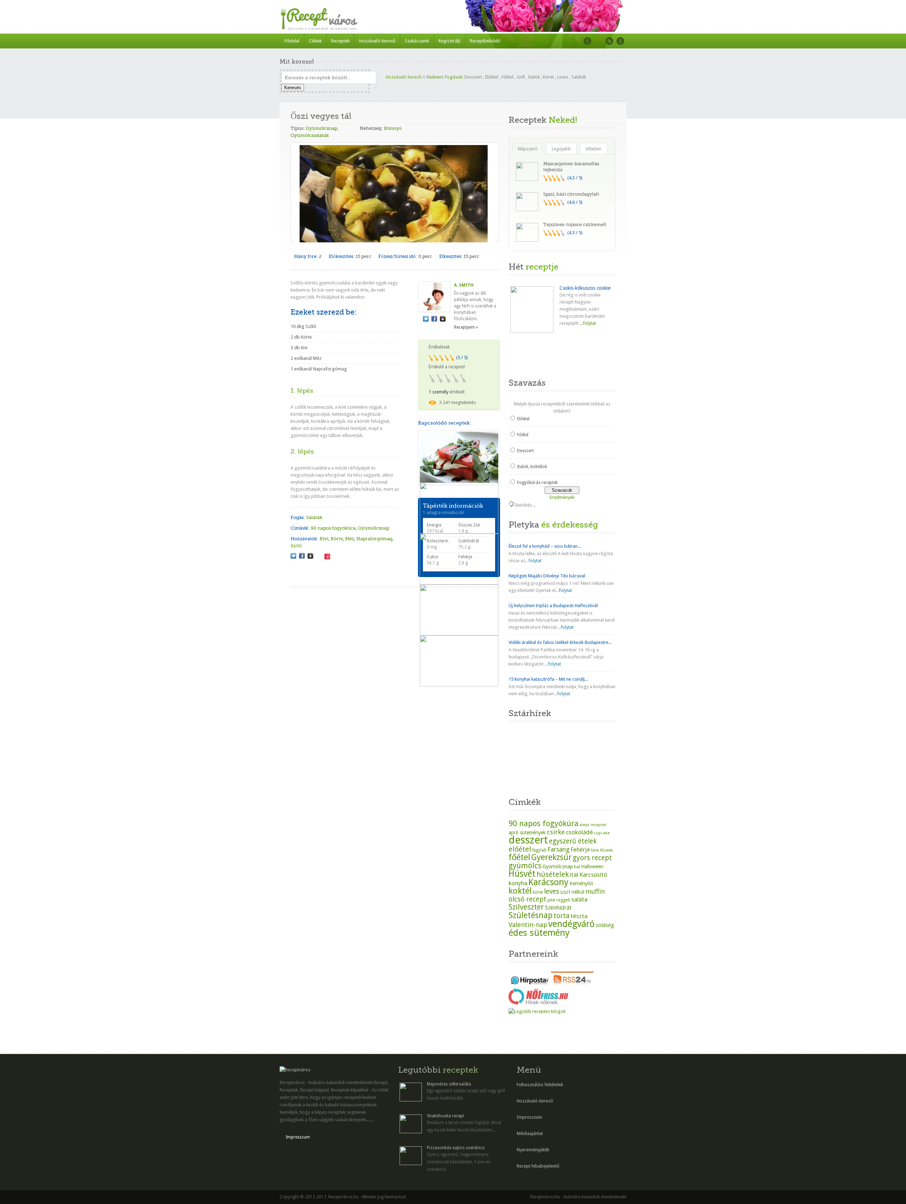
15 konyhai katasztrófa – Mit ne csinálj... (548, 679)
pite (551, 900)
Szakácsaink (417, 41)
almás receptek (593, 825)
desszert (528, 840)
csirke (556, 832)
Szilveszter (526, 907)
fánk (595, 850)
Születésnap (530, 915)
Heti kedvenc (527, 354)
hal (577, 866)
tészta (578, 916)
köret (538, 892)
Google (620, 41)
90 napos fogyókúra (333, 528)
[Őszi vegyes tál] (293, 556)
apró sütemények (527, 832)
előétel (520, 849)
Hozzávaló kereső (403, 77)
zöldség (605, 925)
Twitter (598, 41)
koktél (520, 891)
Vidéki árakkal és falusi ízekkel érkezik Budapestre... (560, 642)
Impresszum (298, 1137)
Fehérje (580, 849)
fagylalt (539, 850)
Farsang (558, 849)
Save (327, 556)
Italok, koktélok (532, 466)
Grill (521, 77)
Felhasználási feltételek (540, 1084)
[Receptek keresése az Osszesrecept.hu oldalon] (537, 1011)
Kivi (324, 538)
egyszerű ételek (573, 841)
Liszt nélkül (572, 892)
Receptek (340, 41)
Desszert (473, 77)
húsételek (553, 874)
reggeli (563, 900)
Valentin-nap (528, 924)
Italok (534, 77)
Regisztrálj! (449, 41)
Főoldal (292, 41)
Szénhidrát (558, 907)
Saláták (579, 77)
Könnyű (393, 128)
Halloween (592, 866)
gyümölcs (525, 865)
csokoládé (579, 832)
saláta (579, 899)
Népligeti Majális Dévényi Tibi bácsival (547, 575)
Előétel (491, 77)
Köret (548, 77)
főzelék (606, 850)
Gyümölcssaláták (310, 135)
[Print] (319, 556)
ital (574, 874)
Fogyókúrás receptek (537, 482)
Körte (337, 538)
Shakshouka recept (445, 1115)
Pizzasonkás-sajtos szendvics (455, 1147)
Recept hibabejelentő (538, 1166)
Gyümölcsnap (321, 128)
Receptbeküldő (485, 41)
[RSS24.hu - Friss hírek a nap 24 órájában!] (572, 984)
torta (561, 916)
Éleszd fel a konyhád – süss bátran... (545, 546)
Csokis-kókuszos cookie (585, 288)
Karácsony (548, 882)
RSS (609, 41)
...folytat (587, 323)
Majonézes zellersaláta (449, 1084)
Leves (562, 77)
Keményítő (581, 883)
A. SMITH (464, 285)
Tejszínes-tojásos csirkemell (574, 224)
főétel (519, 857)
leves (551, 891)
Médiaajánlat (530, 1133)
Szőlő (296, 545)
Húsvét (522, 874)
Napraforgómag (374, 538)
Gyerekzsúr (551, 857)
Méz (349, 538)
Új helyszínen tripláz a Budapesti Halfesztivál (553, 605)
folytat (534, 560)
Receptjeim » (466, 327)
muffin (595, 891)
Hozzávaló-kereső (377, 41)
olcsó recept (527, 899)
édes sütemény (539, 932)
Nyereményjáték (533, 1149)
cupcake (602, 832)
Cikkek (315, 41)
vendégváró (571, 923)
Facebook (587, 41)
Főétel (507, 77)
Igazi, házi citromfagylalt (571, 194)
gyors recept (592, 858)
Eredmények (562, 497)
